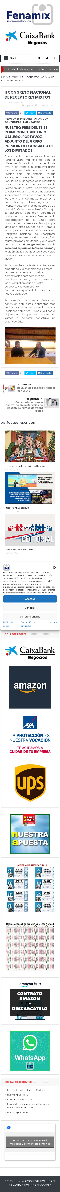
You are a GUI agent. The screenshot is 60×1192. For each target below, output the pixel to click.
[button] (55, 567)
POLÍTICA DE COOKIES (38, 1185)
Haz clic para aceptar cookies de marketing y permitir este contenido (30, 1142)
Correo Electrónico (47, 105)
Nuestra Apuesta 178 (17, 507)
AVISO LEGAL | (32, 1181)
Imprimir (29, 105)
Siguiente (33, 399)
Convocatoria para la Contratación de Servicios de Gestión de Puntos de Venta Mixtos (24, 406)
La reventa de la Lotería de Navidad (25, 466)
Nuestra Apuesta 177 (17, 1112)
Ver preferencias (30, 616)
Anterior (26, 384)
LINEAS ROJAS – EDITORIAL (20, 549)
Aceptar (30, 598)
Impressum (51, 622)
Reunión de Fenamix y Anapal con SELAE (36, 389)
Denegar (30, 607)
